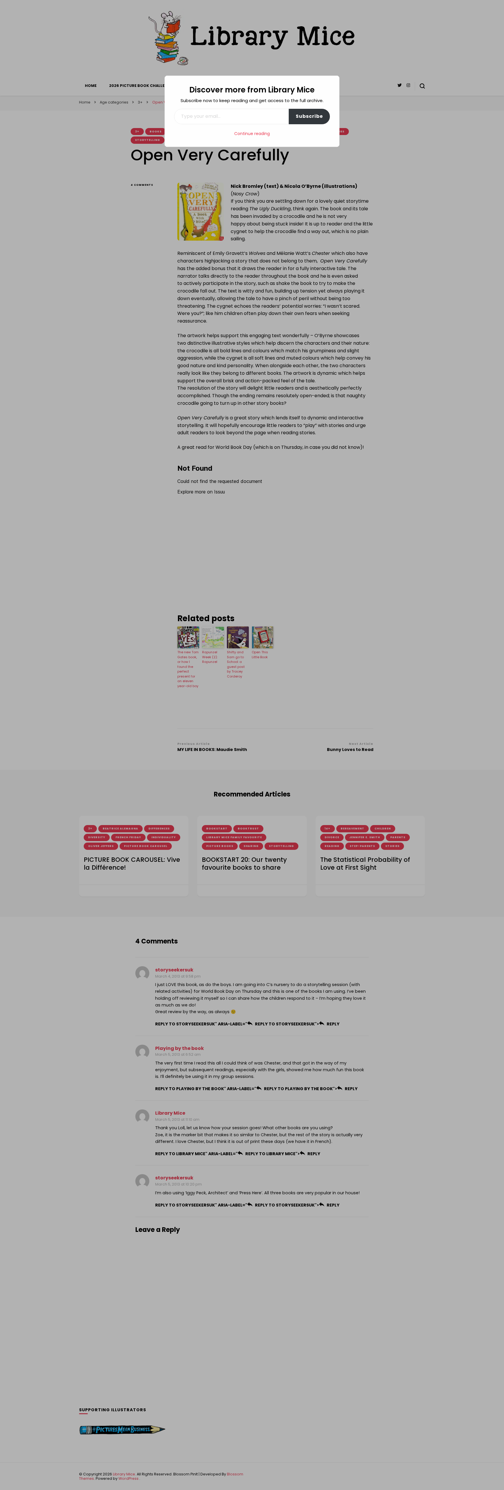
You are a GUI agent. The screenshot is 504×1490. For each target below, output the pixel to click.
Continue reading (252, 133)
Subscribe (309, 116)
